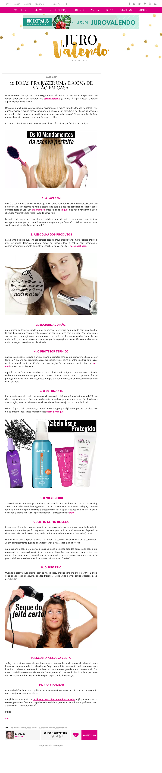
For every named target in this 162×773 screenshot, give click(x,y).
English (64, 4)
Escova (23, 727)
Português (55, 4)
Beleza (38, 10)
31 (76, 735)
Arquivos (39, 4)
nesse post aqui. (55, 411)
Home (8, 4)
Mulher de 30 (58, 10)
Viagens (126, 10)
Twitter (52, 736)
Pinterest (57, 736)
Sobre (17, 4)
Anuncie (27, 4)
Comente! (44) (89, 735)
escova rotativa (52, 98)
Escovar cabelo (33, 727)
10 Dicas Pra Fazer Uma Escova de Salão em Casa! (51, 85)
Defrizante (15, 727)
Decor (79, 10)
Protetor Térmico (48, 727)
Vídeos (143, 10)
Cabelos (20, 10)
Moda (95, 10)
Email (61, 736)
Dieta (110, 10)
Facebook (49, 736)
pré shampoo (38, 209)
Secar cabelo (61, 727)
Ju (24, 734)
